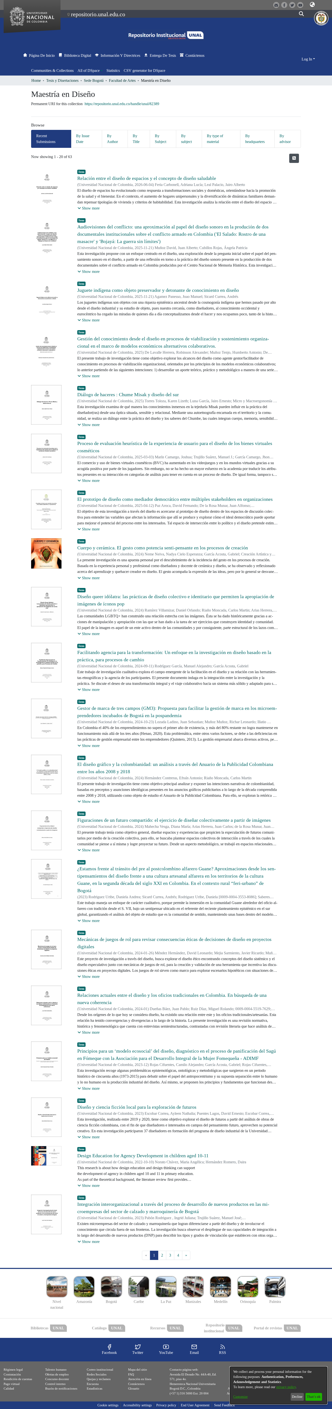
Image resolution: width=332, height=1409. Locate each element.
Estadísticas (94, 1388)
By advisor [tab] (285, 139)
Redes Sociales (96, 1374)
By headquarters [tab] (255, 139)
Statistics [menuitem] (113, 70)
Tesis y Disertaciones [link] (62, 80)
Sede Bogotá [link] (94, 80)
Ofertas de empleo (57, 1374)
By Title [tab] (136, 139)
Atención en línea (139, 1379)
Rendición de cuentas (18, 1379)
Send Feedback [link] (224, 1405)
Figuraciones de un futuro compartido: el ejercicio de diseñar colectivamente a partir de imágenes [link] (174, 820)
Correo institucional (100, 1369)
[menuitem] (90, 70)
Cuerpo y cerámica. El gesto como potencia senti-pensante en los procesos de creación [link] (162, 547)
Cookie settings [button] (107, 1405)
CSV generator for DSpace (144, 70)
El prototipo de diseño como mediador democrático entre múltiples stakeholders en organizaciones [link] (175, 499)
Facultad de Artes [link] (122, 80)
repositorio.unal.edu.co (98, 14)
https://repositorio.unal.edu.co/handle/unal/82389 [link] (122, 104)
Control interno (55, 1384)
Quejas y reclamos (99, 1379)
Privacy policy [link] (166, 1405)
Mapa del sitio (137, 1369)
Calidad (9, 1388)
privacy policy (286, 1387)
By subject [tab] (186, 139)
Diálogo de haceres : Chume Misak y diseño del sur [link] (128, 394)
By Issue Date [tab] (82, 139)
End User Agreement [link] (195, 1405)
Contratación (12, 1374)
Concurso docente (57, 1379)
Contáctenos (136, 1384)
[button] (312, 4)
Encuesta (93, 1384)
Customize (240, 1397)
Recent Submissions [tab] (45, 139)
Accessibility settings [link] (137, 1405)
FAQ (131, 1374)
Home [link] (36, 80)
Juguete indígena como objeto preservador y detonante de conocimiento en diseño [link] (158, 290)
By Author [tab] (112, 139)
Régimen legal (13, 1369)
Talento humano (56, 1369)
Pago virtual (12, 1384)
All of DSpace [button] (89, 70)
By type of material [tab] (215, 139)
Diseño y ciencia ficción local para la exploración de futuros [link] (136, 1107)
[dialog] (278, 1385)
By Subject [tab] (160, 139)
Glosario (133, 1388)
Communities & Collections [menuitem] (52, 70)
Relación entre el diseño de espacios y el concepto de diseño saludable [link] (146, 178)
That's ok (314, 1397)
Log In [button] (307, 59)
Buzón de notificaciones (61, 1388)
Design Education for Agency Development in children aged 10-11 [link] (143, 1155)
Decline (297, 1397)
